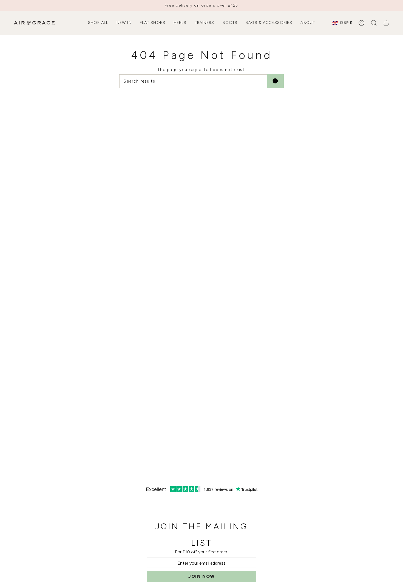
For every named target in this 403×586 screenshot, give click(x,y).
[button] (98, 22)
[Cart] (386, 22)
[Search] (275, 81)
